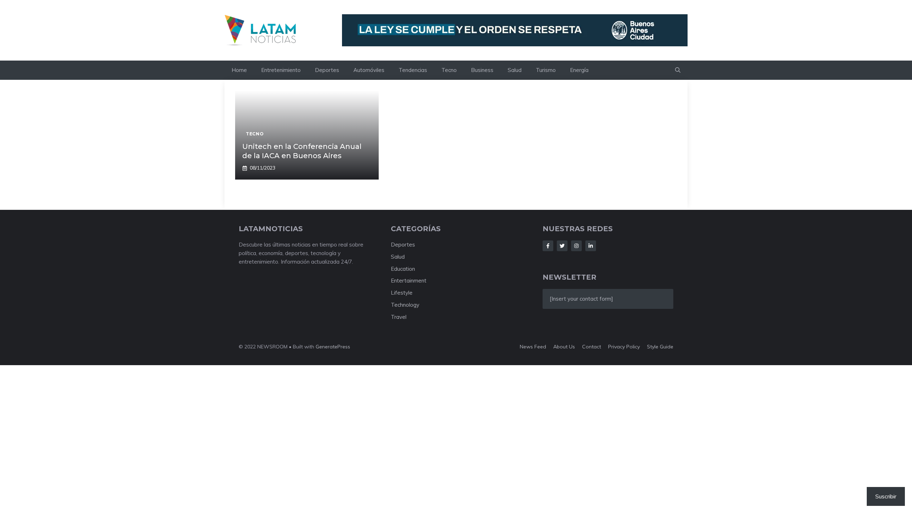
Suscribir (885, 496)
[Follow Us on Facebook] (548, 245)
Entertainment (408, 280)
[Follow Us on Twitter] (562, 245)
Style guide (660, 346)
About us (564, 346)
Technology (405, 304)
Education (403, 268)
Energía (579, 70)
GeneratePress (333, 346)
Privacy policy (624, 346)
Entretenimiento (281, 70)
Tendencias (413, 70)
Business (482, 70)
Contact (591, 346)
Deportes (327, 70)
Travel (398, 317)
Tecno (449, 70)
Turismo (546, 70)
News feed (533, 346)
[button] (678, 70)
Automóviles (368, 70)
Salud (515, 70)
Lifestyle (402, 292)
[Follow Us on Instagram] (576, 245)
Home (239, 70)
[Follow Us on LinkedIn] (590, 245)
